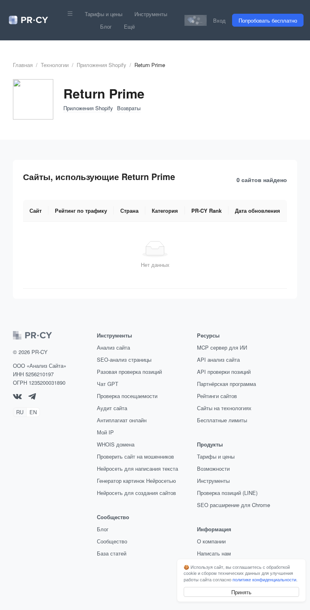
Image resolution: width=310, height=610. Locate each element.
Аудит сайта (112, 408)
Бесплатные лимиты (222, 420)
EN (33, 412)
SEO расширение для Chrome (233, 505)
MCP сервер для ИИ (222, 347)
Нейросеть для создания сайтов (136, 493)
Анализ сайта (113, 347)
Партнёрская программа (226, 384)
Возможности (213, 468)
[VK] (17, 397)
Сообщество (112, 541)
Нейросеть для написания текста (137, 468)
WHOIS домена (115, 444)
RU (19, 412)
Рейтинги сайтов (217, 396)
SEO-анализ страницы (124, 359)
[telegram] (32, 397)
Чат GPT (107, 384)
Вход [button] (219, 20)
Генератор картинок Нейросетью (136, 480)
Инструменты (150, 14)
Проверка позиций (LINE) (227, 493)
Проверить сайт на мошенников (135, 456)
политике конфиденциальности (264, 579)
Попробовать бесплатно (268, 20)
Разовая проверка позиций (129, 371)
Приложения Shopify (101, 65)
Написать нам (214, 553)
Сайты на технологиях (224, 408)
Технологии (55, 65)
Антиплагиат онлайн (122, 420)
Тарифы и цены (103, 14)
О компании (211, 541)
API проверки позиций (224, 371)
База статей (111, 553)
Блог (106, 26)
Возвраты (128, 108)
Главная (23, 65)
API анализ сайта (218, 359)
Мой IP (105, 432)
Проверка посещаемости (127, 396)
